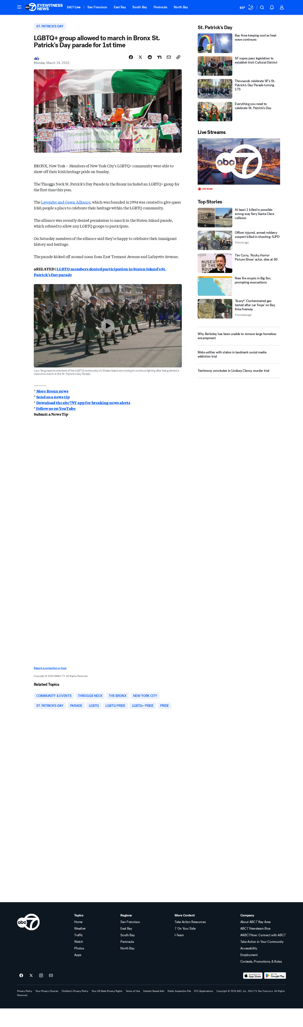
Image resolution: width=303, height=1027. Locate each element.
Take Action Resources (190, 922)
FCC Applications (203, 991)
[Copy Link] (178, 57)
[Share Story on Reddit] (149, 57)
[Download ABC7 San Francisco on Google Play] (275, 975)
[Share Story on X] (140, 57)
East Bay (120, 7)
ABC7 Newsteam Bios (255, 928)
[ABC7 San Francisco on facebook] (21, 976)
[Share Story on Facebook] (130, 57)
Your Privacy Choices (46, 991)
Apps (77, 955)
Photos (79, 948)
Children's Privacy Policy (75, 991)
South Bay (139, 7)
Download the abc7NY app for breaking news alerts (83, 402)
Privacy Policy (24, 991)
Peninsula (160, 7)
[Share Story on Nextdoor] (159, 57)
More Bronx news (52, 391)
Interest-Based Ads (153, 991)
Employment (249, 955)
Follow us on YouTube (55, 408)
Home (78, 922)
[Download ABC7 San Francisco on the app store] (253, 975)
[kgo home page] (28, 922)
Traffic (78, 935)
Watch (78, 941)
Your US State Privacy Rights (107, 991)
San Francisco (97, 7)
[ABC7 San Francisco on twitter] (31, 976)
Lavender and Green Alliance (65, 202)
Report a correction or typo (50, 668)
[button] (19, 7)
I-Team (179, 935)
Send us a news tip (53, 396)
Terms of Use (133, 991)
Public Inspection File (179, 991)
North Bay (181, 7)
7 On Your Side (185, 928)
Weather (80, 928)
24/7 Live (74, 7)
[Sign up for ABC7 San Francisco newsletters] (51, 976)
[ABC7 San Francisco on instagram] (41, 976)
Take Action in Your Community (262, 941)
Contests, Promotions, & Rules (261, 961)
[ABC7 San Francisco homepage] (44, 7)
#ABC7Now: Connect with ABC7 (263, 935)
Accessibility (248, 948)
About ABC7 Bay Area (255, 922)
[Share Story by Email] (168, 57)
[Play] (239, 161)
